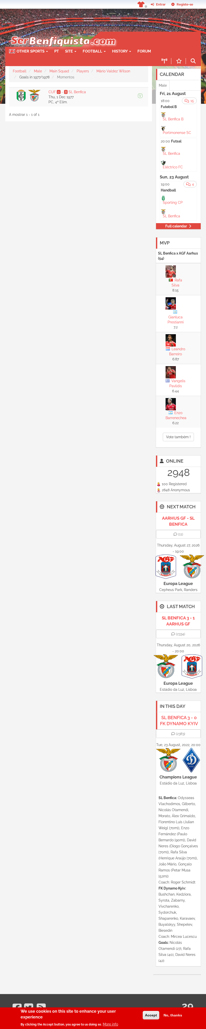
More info (110, 1024)
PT (56, 51)
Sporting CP (173, 203)
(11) (180, 534)
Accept (151, 1015)
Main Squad (59, 71)
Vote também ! (178, 437)
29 (187, 1006)
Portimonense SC (177, 133)
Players (83, 71)
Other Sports (31, 51)
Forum (144, 51)
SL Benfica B (173, 119)
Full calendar (176, 226)
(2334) (180, 634)
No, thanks (173, 1015)
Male (38, 71)
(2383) (180, 734)
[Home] (62, 34)
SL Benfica (171, 154)
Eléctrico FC (173, 167)
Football (93, 51)
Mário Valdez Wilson (113, 71)
